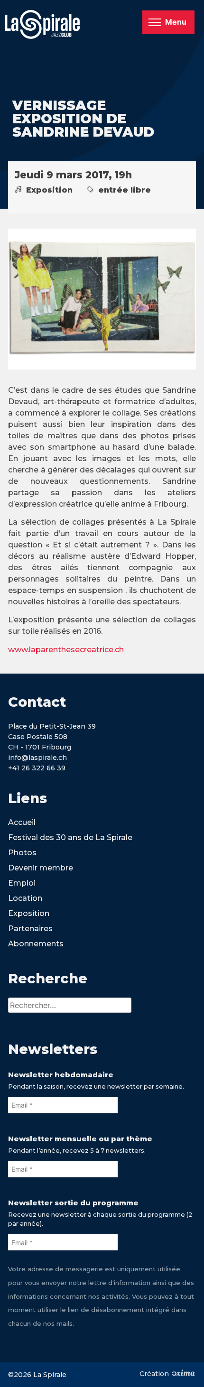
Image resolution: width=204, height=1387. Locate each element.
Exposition (28, 913)
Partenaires (30, 928)
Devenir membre (40, 867)
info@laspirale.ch (37, 757)
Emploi (22, 883)
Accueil (22, 822)
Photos (22, 852)
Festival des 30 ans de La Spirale (70, 837)
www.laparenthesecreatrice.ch (66, 649)
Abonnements (36, 943)
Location (25, 898)
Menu (175, 22)
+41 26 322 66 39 (36, 768)
